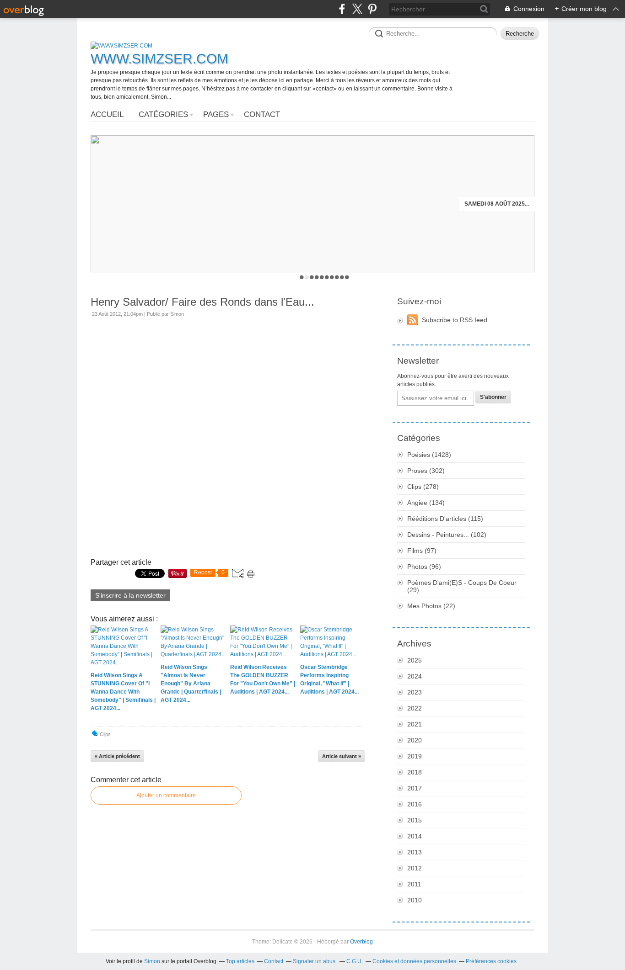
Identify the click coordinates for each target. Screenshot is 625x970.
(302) (426, 470)
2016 (414, 804)
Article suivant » (341, 756)
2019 (414, 756)
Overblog (361, 941)
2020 (414, 740)
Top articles (240, 961)
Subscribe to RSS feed (454, 319)
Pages (216, 114)
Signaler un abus (315, 961)
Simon (152, 961)
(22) (431, 606)
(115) (445, 518)
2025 (414, 660)
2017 (414, 788)
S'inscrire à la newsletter (130, 595)
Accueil (107, 114)
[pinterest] (372, 9)
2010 (414, 900)
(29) (462, 586)
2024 (414, 676)
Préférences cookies (491, 961)
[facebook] (342, 9)
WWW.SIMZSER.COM (159, 58)
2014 (414, 836)
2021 (414, 724)
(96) (424, 566)
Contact (262, 114)
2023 (414, 692)
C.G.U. (354, 961)
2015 (414, 820)
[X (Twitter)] (357, 9)
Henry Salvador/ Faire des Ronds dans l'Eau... (202, 302)
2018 (414, 772)
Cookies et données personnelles (414, 961)
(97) (421, 550)
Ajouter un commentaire (166, 795)
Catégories (163, 114)
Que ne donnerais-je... (494, 204)
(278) (423, 486)
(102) (446, 534)
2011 (414, 884)
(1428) (429, 454)
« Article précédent (117, 756)
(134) (426, 502)
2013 (414, 852)
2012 (414, 868)
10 (347, 277)
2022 (414, 708)
